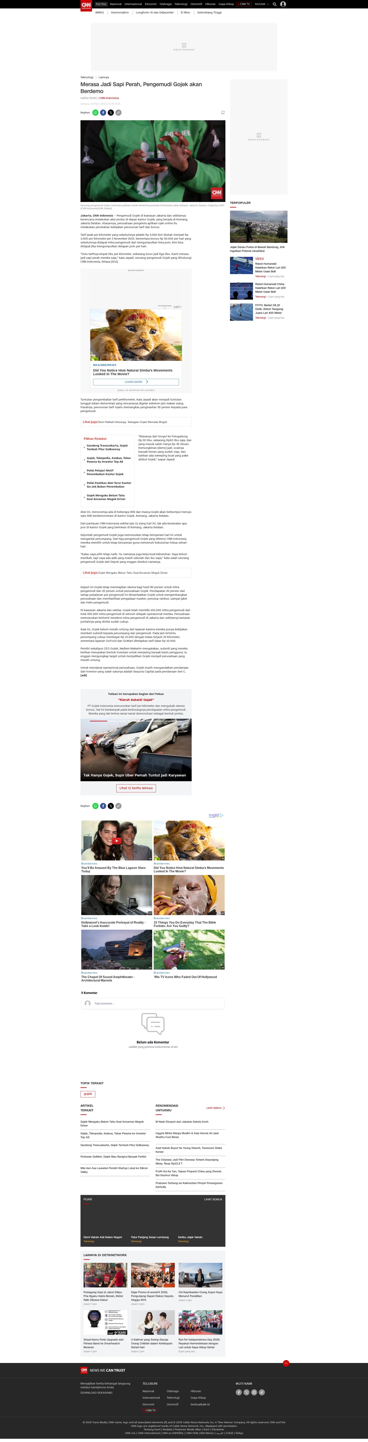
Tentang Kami (152, 1429)
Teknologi (181, 4)
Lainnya (104, 77)
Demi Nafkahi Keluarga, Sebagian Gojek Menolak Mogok (132, 422)
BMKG (99, 12)
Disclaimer (218, 1429)
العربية (219, 1433)
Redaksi (167, 1429)
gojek (88, 1094)
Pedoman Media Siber (188, 1429)
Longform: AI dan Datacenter (155, 12)
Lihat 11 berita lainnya (136, 788)
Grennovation (120, 12)
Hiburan (210, 4)
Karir (206, 1429)
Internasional (133, 4)
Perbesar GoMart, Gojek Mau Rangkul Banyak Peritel (113, 1157)
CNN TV (245, 4)
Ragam (260, 4)
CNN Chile (192, 1433)
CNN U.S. (130, 1433)
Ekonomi (151, 4)
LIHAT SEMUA (213, 1199)
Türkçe (239, 1433)
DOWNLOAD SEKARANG (96, 1393)
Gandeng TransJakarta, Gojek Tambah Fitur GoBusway (107, 447)
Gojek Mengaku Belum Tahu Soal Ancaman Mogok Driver (106, 497)
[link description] (86, 6)
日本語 (229, 1433)
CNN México (206, 1433)
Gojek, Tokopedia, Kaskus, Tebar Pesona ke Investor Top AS (109, 460)
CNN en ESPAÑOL (173, 1433)
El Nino (185, 12)
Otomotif (196, 4)
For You (101, 4)
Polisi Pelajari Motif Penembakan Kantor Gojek (105, 472)
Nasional (116, 4)
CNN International (149, 1433)
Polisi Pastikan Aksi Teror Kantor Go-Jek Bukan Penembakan (109, 485)
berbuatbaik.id (200, 1404)
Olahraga (166, 4)
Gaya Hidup (226, 4)
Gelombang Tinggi (209, 12)
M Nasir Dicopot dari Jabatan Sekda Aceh (182, 1122)
